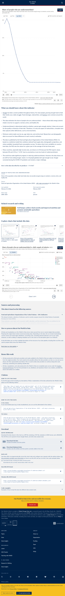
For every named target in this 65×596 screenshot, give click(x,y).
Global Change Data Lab (25, 511)
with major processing (42, 183)
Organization (36, 537)
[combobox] (62, 3)
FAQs (59, 516)
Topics (3, 534)
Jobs (34, 548)
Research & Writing (6, 563)
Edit (56, 16)
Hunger (5, 112)
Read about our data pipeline (8, 346)
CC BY (25, 101)
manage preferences (23, 589)
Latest (2, 548)
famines (44, 115)
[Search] (62, 3)
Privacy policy (4, 581)
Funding (35, 541)
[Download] (54, 100)
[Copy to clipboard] (59, 387)
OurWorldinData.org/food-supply (9, 291)
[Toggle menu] (3, 2)
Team (34, 544)
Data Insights (4, 541)
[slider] (11, 95)
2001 (7, 94)
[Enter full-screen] (61, 100)
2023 (60, 94)
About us (35, 534)
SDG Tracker (4, 552)
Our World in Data (32, 2)
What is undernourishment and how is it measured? (50, 103)
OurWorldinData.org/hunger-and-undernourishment (12, 101)
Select (48, 252)
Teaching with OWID (6, 555)
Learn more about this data (46, 97)
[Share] (58, 100)
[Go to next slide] (54, 296)
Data (2, 537)
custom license (51, 514)
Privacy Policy (13, 589)
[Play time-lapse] (3, 94)
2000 (7, 285)
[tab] (5, 16)
